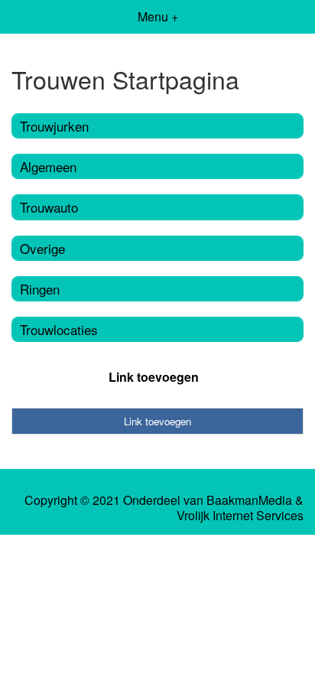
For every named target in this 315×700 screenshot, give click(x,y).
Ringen (40, 288)
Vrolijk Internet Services (240, 515)
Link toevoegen (154, 377)
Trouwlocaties (59, 329)
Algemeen (48, 166)
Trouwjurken (54, 125)
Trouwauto (49, 207)
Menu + (158, 16)
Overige (42, 248)
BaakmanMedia (249, 500)
